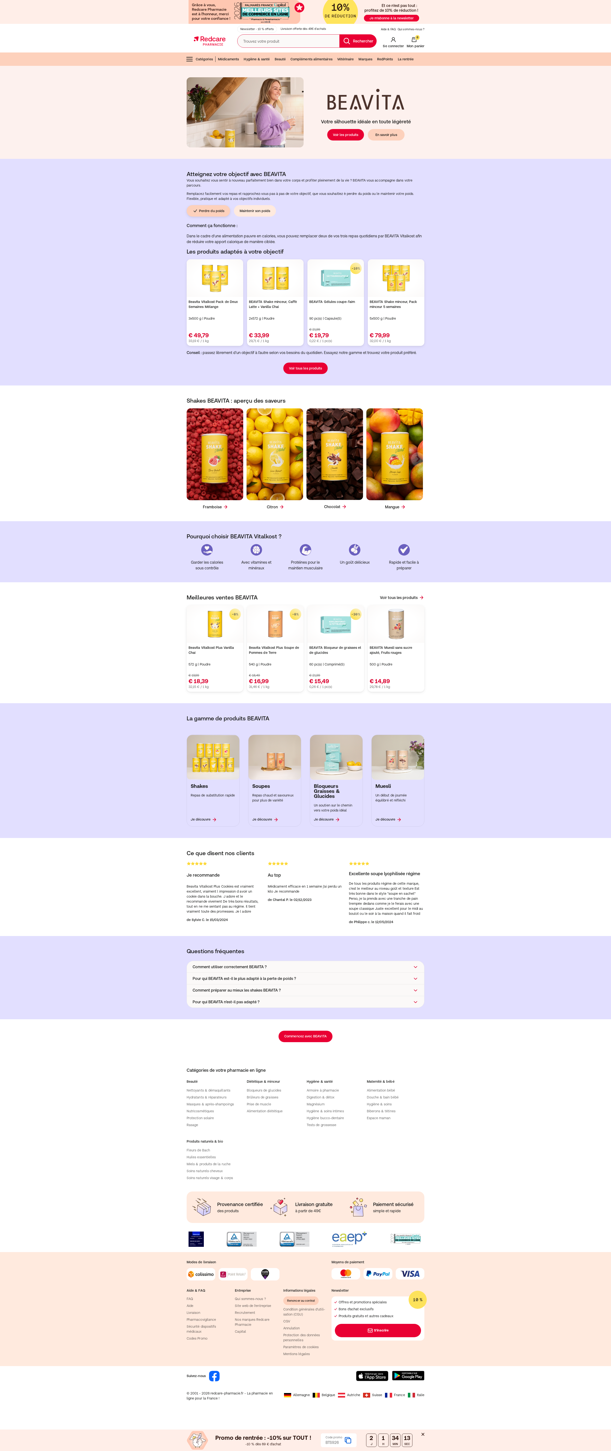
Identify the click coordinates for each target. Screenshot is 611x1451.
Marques (365, 59)
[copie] (348, 1440)
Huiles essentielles (201, 1157)
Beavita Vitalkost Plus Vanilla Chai (211, 650)
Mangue (392, 507)
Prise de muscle (259, 1104)
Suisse (377, 1395)
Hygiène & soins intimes (325, 1111)
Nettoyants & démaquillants (208, 1090)
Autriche (353, 1395)
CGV (286, 1321)
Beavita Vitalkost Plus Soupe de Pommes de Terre (274, 650)
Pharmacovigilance (201, 1319)
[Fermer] (423, 1434)
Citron (272, 507)
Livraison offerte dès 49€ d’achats (303, 29)
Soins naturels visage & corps (210, 1178)
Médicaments (228, 59)
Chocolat (332, 506)
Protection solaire (200, 1118)
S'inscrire (381, 1330)
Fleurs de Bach (198, 1150)
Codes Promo (197, 1338)
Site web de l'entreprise (253, 1306)
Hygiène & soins (379, 1104)
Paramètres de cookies (301, 1347)
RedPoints (385, 59)
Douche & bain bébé (383, 1097)
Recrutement (245, 1313)
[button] (305, 967)
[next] (417, 459)
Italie (420, 1395)
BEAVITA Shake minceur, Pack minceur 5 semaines (393, 304)
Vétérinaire (345, 59)
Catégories (204, 59)
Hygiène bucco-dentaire (325, 1118)
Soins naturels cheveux (205, 1171)
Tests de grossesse (321, 1125)
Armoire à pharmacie (323, 1090)
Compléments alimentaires (311, 59)
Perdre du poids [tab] (211, 211)
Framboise (212, 507)
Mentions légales (296, 1354)
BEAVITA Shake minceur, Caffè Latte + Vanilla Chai (273, 304)
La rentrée (406, 59)
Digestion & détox (320, 1097)
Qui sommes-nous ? (411, 29)
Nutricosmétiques (200, 1111)
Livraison (193, 1313)
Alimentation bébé (381, 1090)
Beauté (280, 59)
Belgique (328, 1395)
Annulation (291, 1328)
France (399, 1395)
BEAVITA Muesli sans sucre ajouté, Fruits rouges (391, 650)
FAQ (190, 1299)
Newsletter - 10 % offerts (257, 29)
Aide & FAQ (388, 29)
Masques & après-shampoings (210, 1104)
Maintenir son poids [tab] (255, 211)
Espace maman (379, 1118)
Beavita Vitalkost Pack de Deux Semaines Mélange (213, 304)
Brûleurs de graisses (262, 1097)
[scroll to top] (573, 1418)
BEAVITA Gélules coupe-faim (332, 302)
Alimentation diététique (265, 1111)
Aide (190, 1306)
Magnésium (316, 1104)
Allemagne (301, 1395)
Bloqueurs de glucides (264, 1090)
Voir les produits (345, 135)
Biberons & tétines (381, 1111)
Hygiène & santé (257, 59)
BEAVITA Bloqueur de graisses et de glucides (335, 650)
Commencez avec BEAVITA (305, 1036)
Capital (240, 1331)
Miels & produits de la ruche (209, 1164)
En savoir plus (386, 135)
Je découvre (201, 819)
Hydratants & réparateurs (206, 1097)
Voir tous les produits (305, 368)
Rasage (192, 1125)
